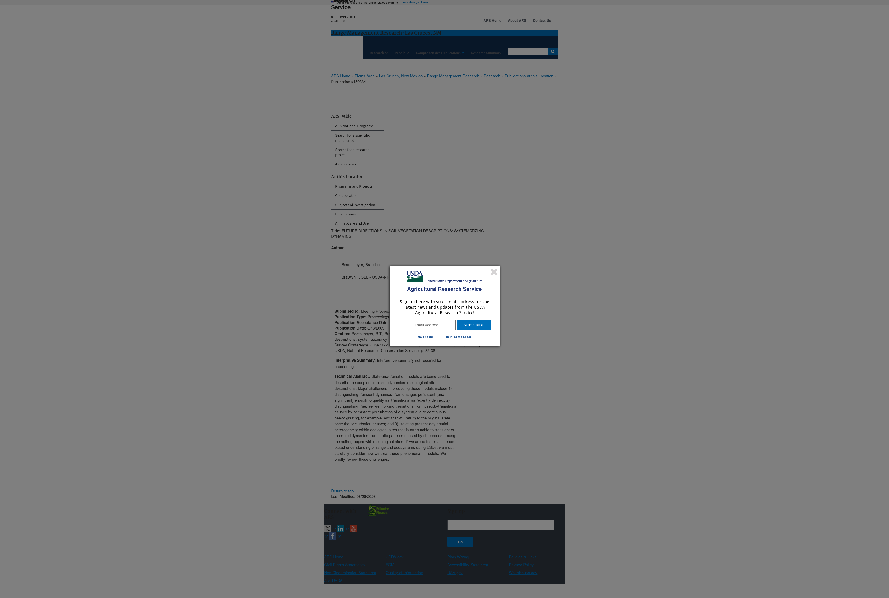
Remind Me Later (458, 337)
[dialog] (445, 306)
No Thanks (426, 337)
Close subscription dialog (494, 272)
